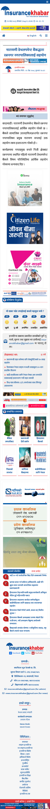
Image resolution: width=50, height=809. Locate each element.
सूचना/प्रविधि (25, 772)
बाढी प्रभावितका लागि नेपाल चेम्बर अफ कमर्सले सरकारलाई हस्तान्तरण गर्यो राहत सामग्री (23, 376)
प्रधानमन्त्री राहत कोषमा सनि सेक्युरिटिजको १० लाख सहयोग (24, 361)
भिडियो (25, 791)
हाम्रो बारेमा (20, 801)
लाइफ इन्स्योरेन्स (25, 745)
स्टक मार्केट (25, 769)
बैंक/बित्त (25, 778)
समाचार (25, 742)
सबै (44, 354)
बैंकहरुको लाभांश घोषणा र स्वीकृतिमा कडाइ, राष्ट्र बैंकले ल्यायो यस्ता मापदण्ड (28, 629)
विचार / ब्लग (25, 754)
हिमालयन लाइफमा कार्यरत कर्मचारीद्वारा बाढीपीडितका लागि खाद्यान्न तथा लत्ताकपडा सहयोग (26, 603)
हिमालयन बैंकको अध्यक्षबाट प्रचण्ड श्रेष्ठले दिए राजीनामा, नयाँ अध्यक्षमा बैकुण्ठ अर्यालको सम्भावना (26, 620)
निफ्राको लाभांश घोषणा (9, 473)
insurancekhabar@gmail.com (27, 341)
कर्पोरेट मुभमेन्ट (25, 781)
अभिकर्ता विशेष (25, 757)
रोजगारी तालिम (25, 787)
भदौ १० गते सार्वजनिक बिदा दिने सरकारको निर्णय (28, 575)
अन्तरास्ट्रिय (25, 760)
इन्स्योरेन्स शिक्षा (25, 775)
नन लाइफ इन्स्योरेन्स (25, 748)
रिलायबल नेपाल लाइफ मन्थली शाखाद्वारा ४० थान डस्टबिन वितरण (23, 369)
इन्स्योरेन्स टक (25, 794)
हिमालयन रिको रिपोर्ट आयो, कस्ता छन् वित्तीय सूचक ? (26, 612)
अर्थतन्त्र (25, 784)
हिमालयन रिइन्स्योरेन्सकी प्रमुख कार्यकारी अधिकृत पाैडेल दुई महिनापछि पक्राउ (28, 594)
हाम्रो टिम (31, 801)
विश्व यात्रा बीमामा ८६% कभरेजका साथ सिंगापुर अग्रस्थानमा (23, 384)
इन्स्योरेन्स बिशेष (25, 751)
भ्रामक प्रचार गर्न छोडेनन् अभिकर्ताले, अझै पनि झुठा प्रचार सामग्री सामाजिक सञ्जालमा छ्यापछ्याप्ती (26, 585)
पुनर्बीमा (25, 763)
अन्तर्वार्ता (25, 766)
